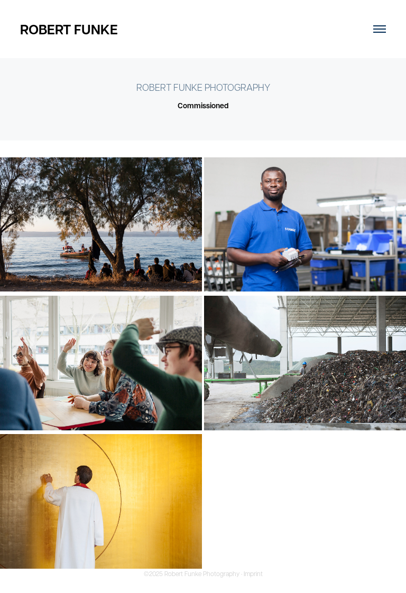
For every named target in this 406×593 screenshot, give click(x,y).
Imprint (253, 573)
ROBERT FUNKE (69, 29)
